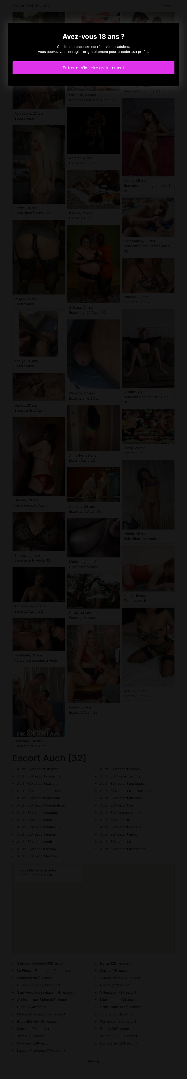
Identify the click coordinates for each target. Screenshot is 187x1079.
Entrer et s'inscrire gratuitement (93, 67)
